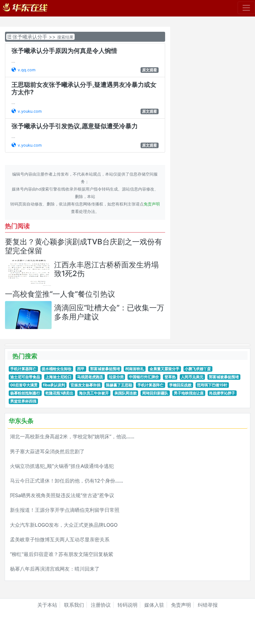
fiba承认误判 (54, 385)
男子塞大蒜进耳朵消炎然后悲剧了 (47, 451)
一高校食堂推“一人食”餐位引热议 (60, 294)
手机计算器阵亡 (23, 368)
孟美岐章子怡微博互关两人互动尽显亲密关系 (59, 539)
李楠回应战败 (180, 385)
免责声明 (152, 204)
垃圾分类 (116, 376)
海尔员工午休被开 (94, 393)
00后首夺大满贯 (24, 385)
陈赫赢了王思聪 (119, 385)
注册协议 (101, 605)
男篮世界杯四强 (23, 401)
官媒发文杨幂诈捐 (85, 385)
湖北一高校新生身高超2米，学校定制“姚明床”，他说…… (72, 436)
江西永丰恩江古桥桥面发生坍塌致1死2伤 (106, 269)
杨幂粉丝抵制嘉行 (25, 393)
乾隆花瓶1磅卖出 (59, 393)
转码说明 (127, 605)
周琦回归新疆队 (155, 393)
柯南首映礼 (134, 368)
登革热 (170, 376)
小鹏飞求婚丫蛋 (198, 368)
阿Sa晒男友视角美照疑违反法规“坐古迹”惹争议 (62, 495)
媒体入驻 (154, 605)
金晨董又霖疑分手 (164, 368)
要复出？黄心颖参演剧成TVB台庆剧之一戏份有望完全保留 (83, 246)
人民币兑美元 (192, 376)
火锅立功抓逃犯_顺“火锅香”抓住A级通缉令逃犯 (62, 466)
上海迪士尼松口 (58, 376)
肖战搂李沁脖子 (222, 393)
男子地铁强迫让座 (189, 393)
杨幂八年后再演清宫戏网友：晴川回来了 (55, 569)
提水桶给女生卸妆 (57, 368)
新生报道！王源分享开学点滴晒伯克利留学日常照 (64, 510)
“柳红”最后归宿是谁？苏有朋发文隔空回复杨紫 (61, 554)
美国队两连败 (125, 393)
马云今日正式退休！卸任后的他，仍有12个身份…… (66, 481)
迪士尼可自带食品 (25, 376)
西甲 (81, 368)
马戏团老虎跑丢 (90, 376)
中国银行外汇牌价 (144, 376)
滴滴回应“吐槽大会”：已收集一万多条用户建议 (109, 312)
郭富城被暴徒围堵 (105, 368)
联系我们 (74, 605)
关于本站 (47, 605)
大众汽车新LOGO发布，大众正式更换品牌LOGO (64, 525)
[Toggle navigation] (246, 8)
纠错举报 (208, 605)
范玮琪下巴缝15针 (212, 385)
